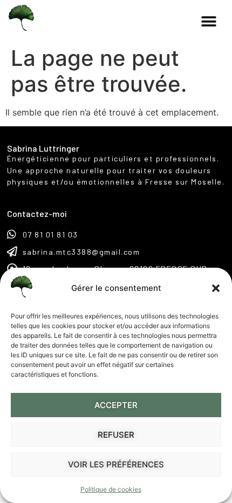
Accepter (116, 405)
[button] (215, 288)
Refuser (116, 435)
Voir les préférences (116, 464)
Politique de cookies (110, 489)
